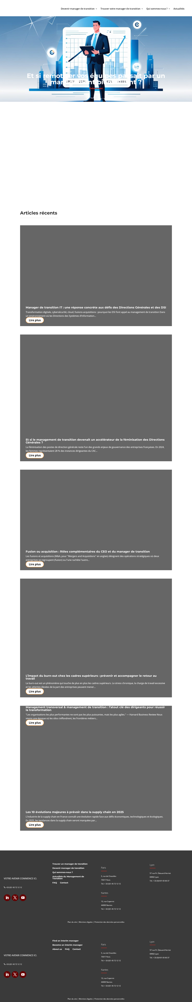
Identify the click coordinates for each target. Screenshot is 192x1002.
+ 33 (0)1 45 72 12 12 (112, 884)
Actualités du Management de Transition (68, 878)
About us (57, 949)
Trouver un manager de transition (70, 864)
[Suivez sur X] (15, 897)
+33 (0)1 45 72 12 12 (13, 887)
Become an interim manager (67, 945)
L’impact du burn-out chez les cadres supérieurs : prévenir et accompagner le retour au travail (91, 677)
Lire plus (35, 320)
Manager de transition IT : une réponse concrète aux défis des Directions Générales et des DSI (96, 307)
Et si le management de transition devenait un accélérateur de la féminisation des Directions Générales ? (95, 441)
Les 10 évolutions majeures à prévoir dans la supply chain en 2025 (75, 812)
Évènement (96, 88)
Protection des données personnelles (109, 922)
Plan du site (72, 922)
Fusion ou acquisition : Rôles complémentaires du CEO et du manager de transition (88, 551)
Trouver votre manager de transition (120, 8)
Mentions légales (86, 922)
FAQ (54, 883)
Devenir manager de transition (77, 8)
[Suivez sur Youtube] (23, 897)
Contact (64, 883)
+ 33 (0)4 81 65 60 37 (161, 881)
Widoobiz (38, 105)
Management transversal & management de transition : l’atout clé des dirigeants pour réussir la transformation (95, 708)
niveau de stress (71, 109)
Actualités (178, 8)
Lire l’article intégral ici (39, 127)
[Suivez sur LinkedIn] (7, 897)
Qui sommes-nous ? (157, 8)
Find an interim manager (65, 941)
